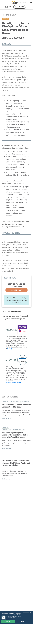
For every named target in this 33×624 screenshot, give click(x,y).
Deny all (22, 621)
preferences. (26, 612)
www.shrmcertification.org (14, 382)
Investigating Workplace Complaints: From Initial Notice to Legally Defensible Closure (16, 434)
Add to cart (16, 290)
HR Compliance (25, 401)
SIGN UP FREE (19, 7)
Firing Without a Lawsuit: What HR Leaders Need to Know (16, 405)
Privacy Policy (16, 616)
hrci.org (9, 348)
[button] (3, 617)
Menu (6, 3)
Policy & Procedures (18, 429)
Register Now (6, 418)
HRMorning (19, 2)
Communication (14, 401)
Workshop (5, 18)
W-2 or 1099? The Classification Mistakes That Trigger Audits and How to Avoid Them (16, 463)
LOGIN (10, 7)
